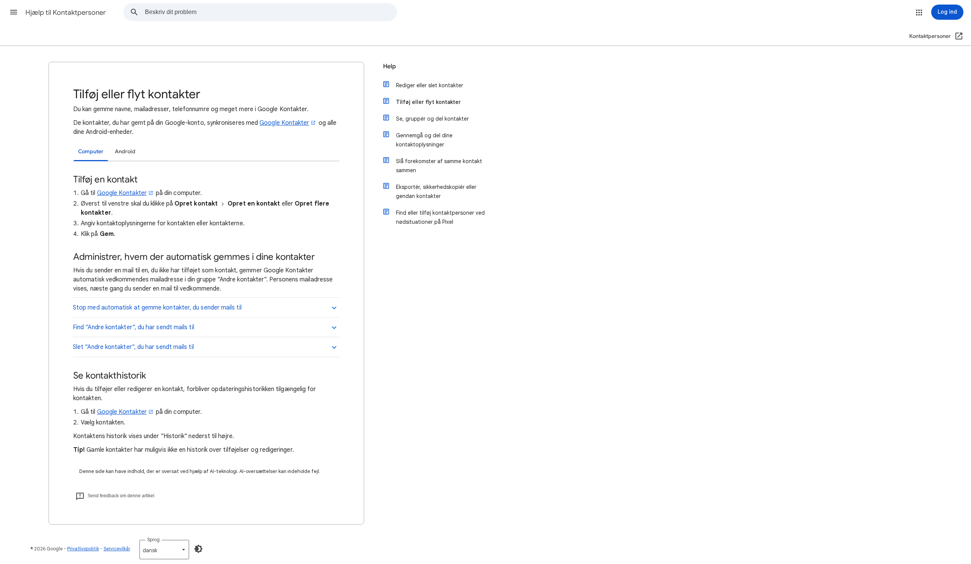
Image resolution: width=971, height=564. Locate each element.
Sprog (153, 539)
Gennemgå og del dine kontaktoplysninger (424, 140)
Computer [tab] (91, 151)
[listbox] (164, 549)
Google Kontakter (284, 123)
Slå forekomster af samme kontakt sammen (439, 166)
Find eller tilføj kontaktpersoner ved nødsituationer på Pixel (440, 217)
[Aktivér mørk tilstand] (198, 549)
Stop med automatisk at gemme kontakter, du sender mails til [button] (157, 307)
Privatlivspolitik (83, 548)
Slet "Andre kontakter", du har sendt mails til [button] (133, 347)
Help (389, 66)
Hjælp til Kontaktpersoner (65, 12)
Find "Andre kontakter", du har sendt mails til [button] (133, 327)
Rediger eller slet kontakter (429, 85)
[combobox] (271, 12)
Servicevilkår (117, 548)
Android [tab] (125, 151)
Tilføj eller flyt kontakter (428, 102)
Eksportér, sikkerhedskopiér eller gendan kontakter (436, 192)
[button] (14, 12)
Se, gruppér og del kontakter (432, 118)
